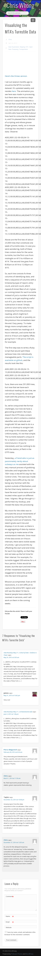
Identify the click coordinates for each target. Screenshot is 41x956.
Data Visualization (13, 47)
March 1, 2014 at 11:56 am (12, 778)
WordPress (29, 954)
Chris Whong (20, 5)
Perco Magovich (10, 749)
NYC (27, 47)
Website (9, 927)
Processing (15, 49)
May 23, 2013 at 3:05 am (11, 657)
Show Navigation (33, 20)
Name (10, 916)
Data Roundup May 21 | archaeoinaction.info (18, 712)
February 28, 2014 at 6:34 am (13, 752)
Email (10, 922)
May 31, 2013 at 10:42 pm (12, 695)
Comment (10, 896)
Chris (10, 39)
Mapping (22, 47)
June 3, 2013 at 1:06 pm (11, 714)
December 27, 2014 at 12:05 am (14, 842)
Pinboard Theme (16, 954)
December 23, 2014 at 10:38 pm (14, 800)
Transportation (23, 49)
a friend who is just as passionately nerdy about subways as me (19, 461)
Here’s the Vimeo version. (16, 76)
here (14, 91)
